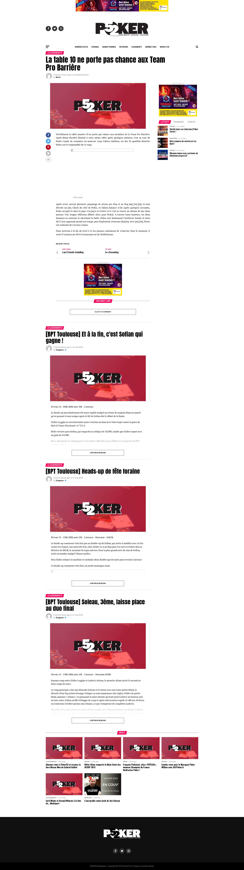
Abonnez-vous (150, 46)
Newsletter (164, 46)
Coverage (95, 46)
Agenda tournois (109, 46)
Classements (137, 46)
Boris (58, 77)
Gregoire (60, 350)
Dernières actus (81, 46)
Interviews (123, 46)
